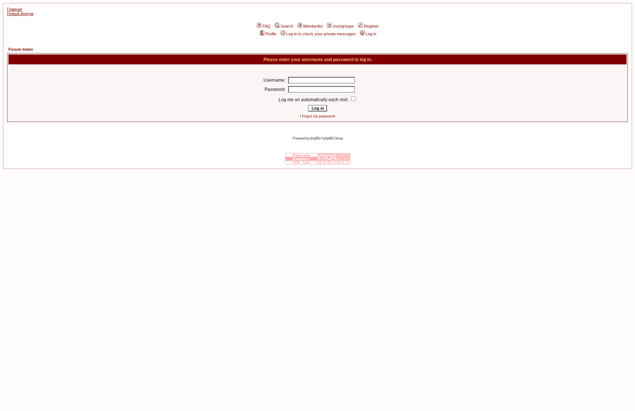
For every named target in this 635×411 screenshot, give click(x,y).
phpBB (315, 138)
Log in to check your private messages (321, 34)
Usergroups (343, 26)
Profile (270, 34)
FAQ (266, 26)
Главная (14, 9)
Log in (371, 34)
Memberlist (313, 26)
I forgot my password (317, 116)
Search (286, 26)
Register (371, 26)
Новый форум (20, 13)
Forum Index (20, 49)
